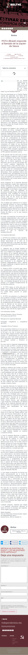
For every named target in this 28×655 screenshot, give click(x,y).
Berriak (21, 55)
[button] (24, 23)
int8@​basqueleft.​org (8, 353)
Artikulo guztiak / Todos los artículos (19, 531)
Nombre (4, 585)
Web (2, 598)
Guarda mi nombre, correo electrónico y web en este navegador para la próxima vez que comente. (14, 607)
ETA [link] (19, 103)
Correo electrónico (7, 591)
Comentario (5, 565)
